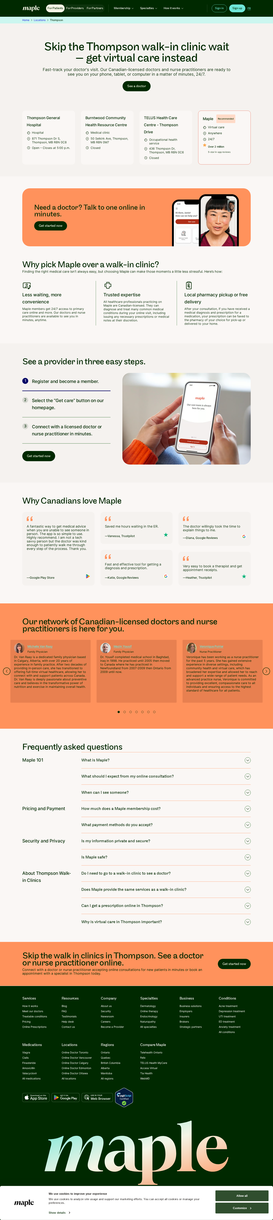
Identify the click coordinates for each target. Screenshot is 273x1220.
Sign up (237, 8)
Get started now (50, 226)
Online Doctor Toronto (75, 1052)
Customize (240, 1207)
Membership (122, 8)
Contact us (68, 1026)
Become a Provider (112, 1026)
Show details (57, 1212)
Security (106, 1011)
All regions (107, 1078)
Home (25, 20)
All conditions (227, 1032)
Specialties (147, 8)
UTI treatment (227, 1016)
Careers (105, 1021)
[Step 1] (66, 383)
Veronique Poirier (211, 646)
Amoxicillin (28, 1068)
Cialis (25, 1057)
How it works (172, 8)
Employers (186, 1011)
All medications (31, 1078)
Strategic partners (191, 1026)
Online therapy (149, 1011)
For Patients (55, 8)
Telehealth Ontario (151, 1052)
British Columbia (110, 1062)
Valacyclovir (29, 1073)
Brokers (184, 1021)
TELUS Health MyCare (153, 1062)
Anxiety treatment (229, 1026)
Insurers (184, 1016)
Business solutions (191, 1006)
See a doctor (136, 86)
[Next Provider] (266, 671)
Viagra (26, 1052)
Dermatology (148, 1006)
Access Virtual (148, 1068)
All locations (69, 1078)
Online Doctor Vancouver (77, 1057)
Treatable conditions (34, 1016)
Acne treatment (228, 1006)
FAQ (64, 1011)
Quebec (105, 1057)
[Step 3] (66, 430)
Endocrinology (148, 1016)
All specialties (148, 1026)
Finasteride (29, 1062)
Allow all (242, 1195)
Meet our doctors (32, 1011)
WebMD (145, 1078)
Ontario (105, 1052)
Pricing (26, 1021)
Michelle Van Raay (39, 646)
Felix (143, 1057)
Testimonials (69, 1016)
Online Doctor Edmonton (76, 1068)
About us (106, 1006)
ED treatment (227, 1021)
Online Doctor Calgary (75, 1062)
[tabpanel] (50, 671)
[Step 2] (66, 404)
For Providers (75, 8)
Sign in (219, 8)
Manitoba (106, 1073)
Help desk (68, 1021)
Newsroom (107, 1016)
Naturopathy (148, 1021)
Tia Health (146, 1073)
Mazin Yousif (123, 646)
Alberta (105, 1068)
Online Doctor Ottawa (75, 1073)
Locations (40, 20)
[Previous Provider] (6, 671)
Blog (64, 1006)
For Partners (95, 8)
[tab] (119, 712)
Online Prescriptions (34, 1026)
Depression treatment (232, 1011)
